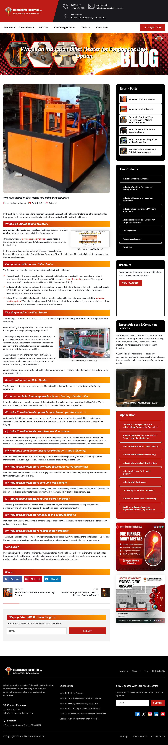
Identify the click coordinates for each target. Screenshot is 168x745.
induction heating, (74, 279)
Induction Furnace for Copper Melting (140, 446)
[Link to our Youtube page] (163, 714)
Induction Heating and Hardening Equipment (138, 199)
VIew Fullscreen (130, 283)
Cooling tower (129, 230)
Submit (87, 631)
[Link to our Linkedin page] (156, 714)
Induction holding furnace (135, 482)
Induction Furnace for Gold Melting (139, 454)
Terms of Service (139, 736)
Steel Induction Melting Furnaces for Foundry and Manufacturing (140, 436)
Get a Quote (151, 27)
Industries (43, 27)
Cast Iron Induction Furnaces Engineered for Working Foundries (139, 508)
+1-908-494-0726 (77, 8)
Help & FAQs (158, 671)
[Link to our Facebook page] (137, 714)
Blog (146, 671)
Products (8, 27)
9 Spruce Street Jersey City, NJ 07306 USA (88, 18)
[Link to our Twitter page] (144, 714)
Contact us (102, 27)
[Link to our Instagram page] (150, 714)
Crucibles (127, 247)
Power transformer (132, 239)
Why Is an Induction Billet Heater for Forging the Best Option (84, 52)
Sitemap (123, 736)
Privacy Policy (158, 736)
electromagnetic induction (34, 238)
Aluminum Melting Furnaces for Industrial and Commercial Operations (140, 425)
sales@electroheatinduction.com (109, 8)
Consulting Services (64, 27)
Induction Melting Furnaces (135, 178)
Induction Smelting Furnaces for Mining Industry (138, 188)
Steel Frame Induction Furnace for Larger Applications (139, 221)
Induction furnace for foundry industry (137, 472)
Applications (25, 27)
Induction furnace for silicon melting (139, 498)
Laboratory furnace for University (139, 490)
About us (85, 27)
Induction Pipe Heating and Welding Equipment (139, 210)
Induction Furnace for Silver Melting (140, 463)
